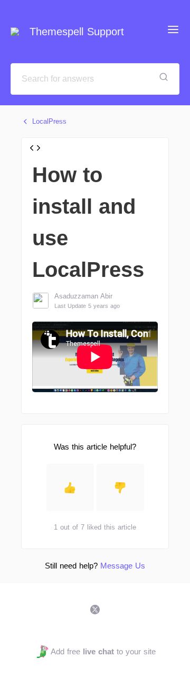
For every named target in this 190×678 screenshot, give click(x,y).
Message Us (122, 565)
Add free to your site (103, 651)
